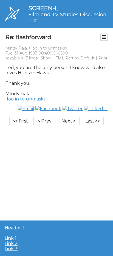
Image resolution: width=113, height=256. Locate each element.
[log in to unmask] (47, 48)
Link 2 (11, 243)
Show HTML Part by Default (68, 58)
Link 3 (11, 248)
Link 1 (10, 238)
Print (103, 58)
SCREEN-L (43, 8)
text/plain (14, 58)
